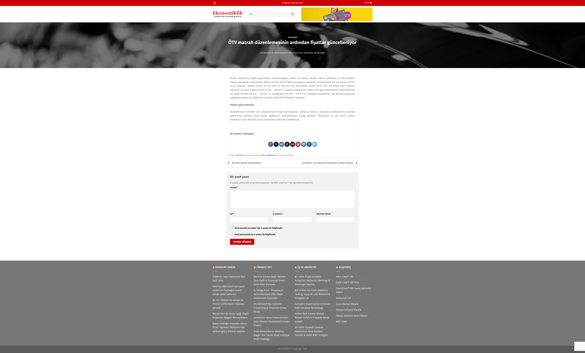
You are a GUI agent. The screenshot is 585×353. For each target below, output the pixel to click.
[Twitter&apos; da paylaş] (281, 144)
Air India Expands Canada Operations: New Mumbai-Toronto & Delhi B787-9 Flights (311, 331)
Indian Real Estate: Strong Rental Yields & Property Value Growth (312, 317)
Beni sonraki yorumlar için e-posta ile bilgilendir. (259, 228)
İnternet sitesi (323, 214)
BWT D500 (341, 321)
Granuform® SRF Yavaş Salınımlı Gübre (353, 290)
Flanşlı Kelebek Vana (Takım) (351, 315)
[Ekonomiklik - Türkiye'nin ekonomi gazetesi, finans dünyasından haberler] (228, 14)
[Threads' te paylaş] (287, 144)
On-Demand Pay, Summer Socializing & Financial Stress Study (270, 307)
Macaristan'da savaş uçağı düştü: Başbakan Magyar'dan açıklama (231, 315)
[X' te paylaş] (276, 144)
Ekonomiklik (266, 53)
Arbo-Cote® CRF (344, 276)
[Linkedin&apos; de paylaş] (303, 144)
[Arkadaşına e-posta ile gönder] (292, 144)
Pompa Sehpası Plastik (348, 309)
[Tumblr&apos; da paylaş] (309, 144)
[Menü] (214, 3)
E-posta (277, 214)
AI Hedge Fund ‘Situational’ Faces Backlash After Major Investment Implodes (269, 294)
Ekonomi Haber (225, 267)
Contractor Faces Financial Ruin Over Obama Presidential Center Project (272, 321)
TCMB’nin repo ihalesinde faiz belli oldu (229, 278)
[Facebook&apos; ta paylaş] (270, 144)
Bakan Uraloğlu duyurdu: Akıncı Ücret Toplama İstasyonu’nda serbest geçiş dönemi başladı (230, 327)
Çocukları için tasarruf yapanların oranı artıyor (328, 162)
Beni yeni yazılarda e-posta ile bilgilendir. (255, 234)
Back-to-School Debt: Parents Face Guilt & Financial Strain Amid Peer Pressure (270, 280)
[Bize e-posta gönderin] (371, 3)
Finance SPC (264, 267)
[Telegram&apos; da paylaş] (314, 144)
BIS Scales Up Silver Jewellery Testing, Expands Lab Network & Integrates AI (312, 294)
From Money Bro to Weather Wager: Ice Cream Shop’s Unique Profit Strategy (271, 335)
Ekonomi (292, 37)
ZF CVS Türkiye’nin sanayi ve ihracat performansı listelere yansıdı (228, 304)
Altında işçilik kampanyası (246, 162)
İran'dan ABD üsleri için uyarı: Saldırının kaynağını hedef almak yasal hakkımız (229, 290)
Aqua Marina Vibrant (347, 304)
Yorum (234, 187)
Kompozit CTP (343, 298)
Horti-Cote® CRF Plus (347, 282)
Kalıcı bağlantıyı (268, 155)
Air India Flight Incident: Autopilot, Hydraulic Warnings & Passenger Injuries (312, 280)
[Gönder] (292, 14)
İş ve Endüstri (307, 267)
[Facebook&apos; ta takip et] (365, 3)
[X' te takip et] (368, 3)
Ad (232, 214)
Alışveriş (345, 267)
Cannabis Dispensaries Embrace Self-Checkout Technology (312, 305)
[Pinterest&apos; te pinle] (298, 144)
